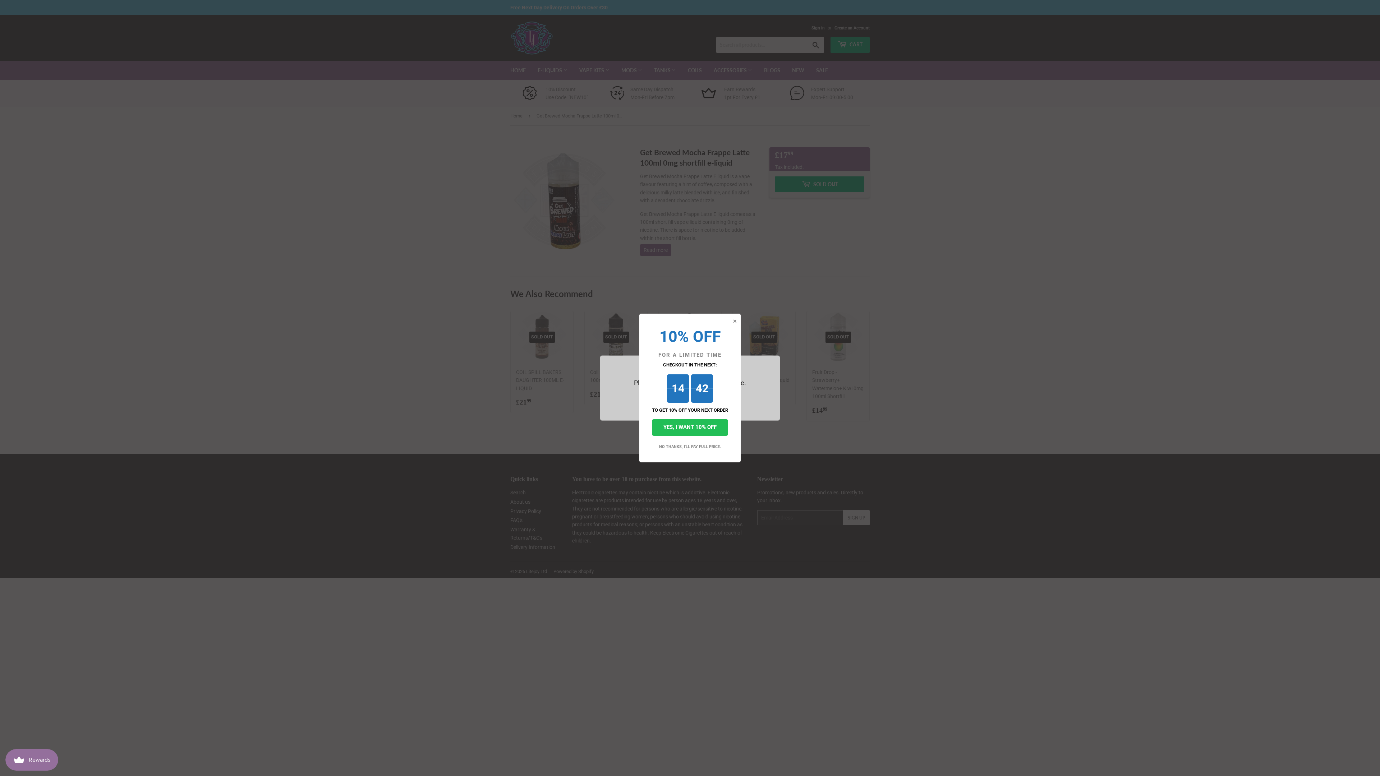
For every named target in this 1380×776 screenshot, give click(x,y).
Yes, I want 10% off (690, 427)
